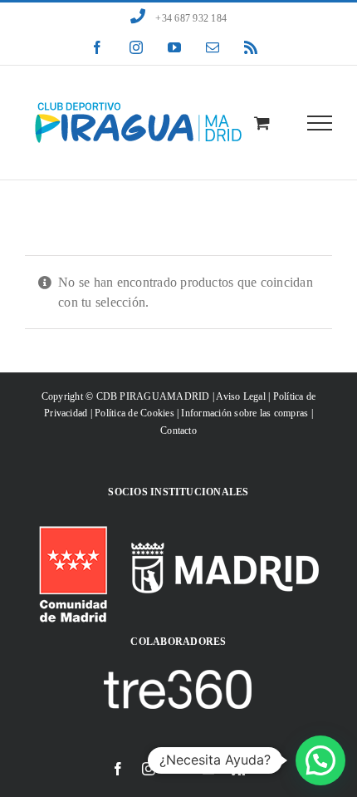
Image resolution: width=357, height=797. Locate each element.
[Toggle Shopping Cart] (262, 122)
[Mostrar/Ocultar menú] (320, 123)
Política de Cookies (134, 413)
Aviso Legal (241, 396)
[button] (320, 760)
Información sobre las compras (244, 413)
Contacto (178, 430)
